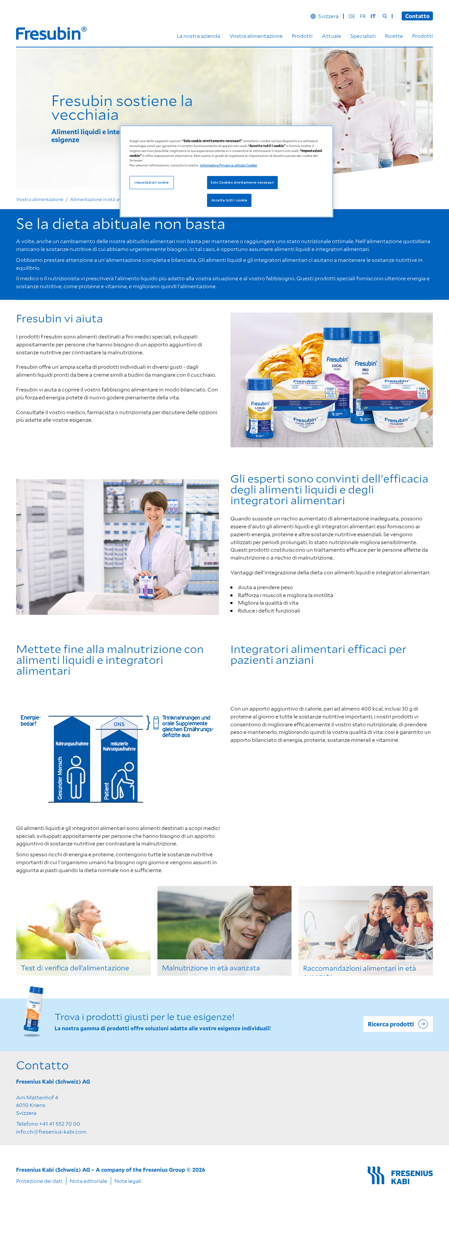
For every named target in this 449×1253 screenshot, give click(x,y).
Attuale (331, 35)
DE (351, 16)
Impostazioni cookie (151, 182)
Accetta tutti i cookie (229, 200)
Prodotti (302, 35)
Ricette (394, 35)
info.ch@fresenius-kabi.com (51, 1131)
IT (373, 16)
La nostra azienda (198, 35)
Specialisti (363, 35)
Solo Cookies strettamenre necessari (242, 182)
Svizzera (328, 16)
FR (363, 16)
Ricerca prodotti (391, 1024)
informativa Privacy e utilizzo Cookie (228, 165)
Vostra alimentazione (256, 35)
